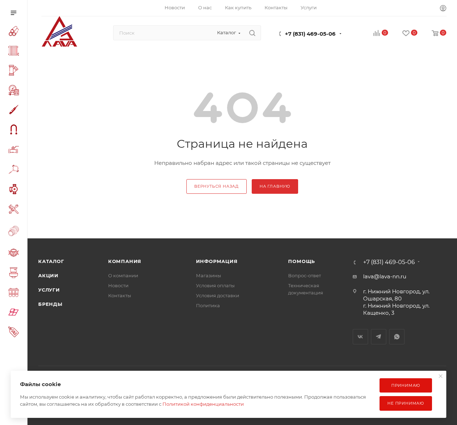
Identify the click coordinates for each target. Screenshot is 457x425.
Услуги (49, 290)
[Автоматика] (15, 91)
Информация (217, 261)
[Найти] (252, 32)
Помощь (301, 261)
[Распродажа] (15, 333)
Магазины (208, 275)
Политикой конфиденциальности (203, 404)
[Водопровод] (15, 32)
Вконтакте (360, 336)
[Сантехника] (15, 274)
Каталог (51, 261)
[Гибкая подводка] (15, 130)
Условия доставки (217, 295)
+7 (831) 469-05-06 (310, 33)
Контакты (119, 295)
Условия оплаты (215, 285)
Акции (48, 275)
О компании (123, 275)
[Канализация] (15, 71)
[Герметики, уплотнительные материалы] (15, 111)
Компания (124, 261)
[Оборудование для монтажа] (15, 210)
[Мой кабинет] (443, 9)
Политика (208, 305)
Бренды (50, 304)
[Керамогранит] (15, 313)
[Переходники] (15, 231)
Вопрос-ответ (304, 275)
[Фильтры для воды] (15, 293)
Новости (118, 285)
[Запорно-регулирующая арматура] (15, 151)
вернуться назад (216, 186)
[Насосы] (15, 190)
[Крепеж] (15, 170)
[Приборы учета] (15, 254)
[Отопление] (15, 51)
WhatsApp (397, 336)
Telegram (378, 336)
